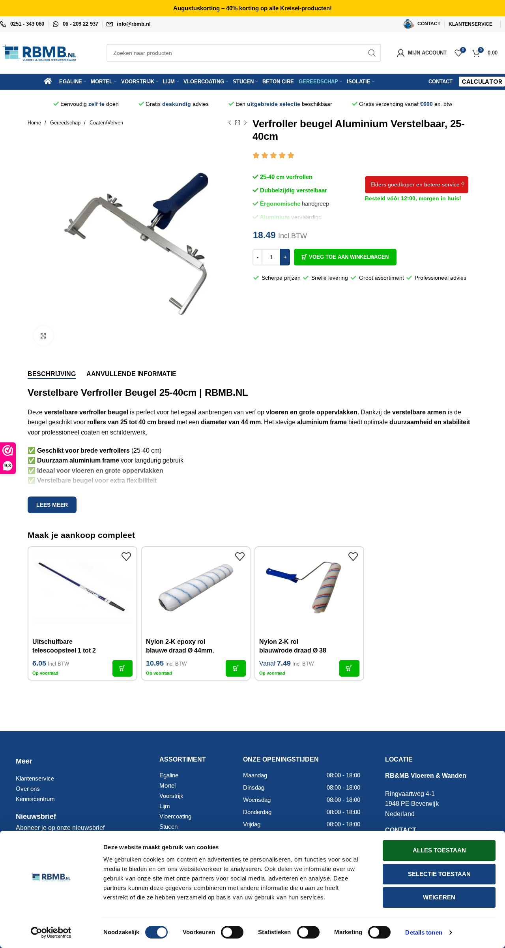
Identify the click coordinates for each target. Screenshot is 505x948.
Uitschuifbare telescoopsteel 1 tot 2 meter (64, 650)
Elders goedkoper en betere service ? (416, 184)
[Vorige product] (230, 123)
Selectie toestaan (439, 874)
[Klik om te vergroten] (43, 336)
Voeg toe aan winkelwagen (349, 257)
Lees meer (52, 505)
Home (35, 123)
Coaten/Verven (106, 123)
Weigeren (439, 897)
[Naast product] (245, 123)
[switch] (232, 932)
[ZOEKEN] (372, 53)
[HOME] (50, 82)
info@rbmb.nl (134, 24)
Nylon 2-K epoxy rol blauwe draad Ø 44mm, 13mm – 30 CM (180, 650)
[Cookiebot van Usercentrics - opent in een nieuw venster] (51, 933)
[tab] (52, 374)
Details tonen (423, 932)
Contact (440, 82)
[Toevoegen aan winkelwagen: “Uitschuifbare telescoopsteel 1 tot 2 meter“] (122, 668)
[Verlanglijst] (127, 557)
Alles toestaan (439, 850)
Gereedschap (66, 123)
